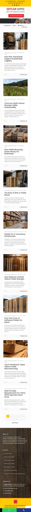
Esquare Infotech (21, 507)
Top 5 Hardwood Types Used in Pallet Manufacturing (14, 366)
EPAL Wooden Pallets (9, 467)
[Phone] (24, 510)
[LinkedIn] (16, 5)
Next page (15, 423)
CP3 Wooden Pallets (9, 460)
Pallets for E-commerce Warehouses (14, 235)
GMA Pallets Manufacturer (10, 470)
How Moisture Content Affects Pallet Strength (14, 278)
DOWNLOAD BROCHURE (16, 16)
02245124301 (21, 1)
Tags (14, 25)
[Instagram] (19, 5)
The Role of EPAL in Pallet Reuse (15, 194)
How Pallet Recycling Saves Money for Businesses (13, 151)
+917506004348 (8, 491)
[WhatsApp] (9, 510)
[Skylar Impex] (15, 9)
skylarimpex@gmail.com (16, 3)
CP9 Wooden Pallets (9, 463)
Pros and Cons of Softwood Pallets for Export (13, 320)
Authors (21, 25)
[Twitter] (14, 5)
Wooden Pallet (8, 453)
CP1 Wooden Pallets (9, 457)
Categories (7, 25)
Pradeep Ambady (11, 53)
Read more (24, 74)
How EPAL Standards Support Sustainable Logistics (13, 59)
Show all (25, 27)
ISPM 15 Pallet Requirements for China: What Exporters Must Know (15, 394)
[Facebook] (12, 5)
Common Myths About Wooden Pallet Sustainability (14, 105)
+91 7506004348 (11, 1)
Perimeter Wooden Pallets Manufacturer (14, 474)
